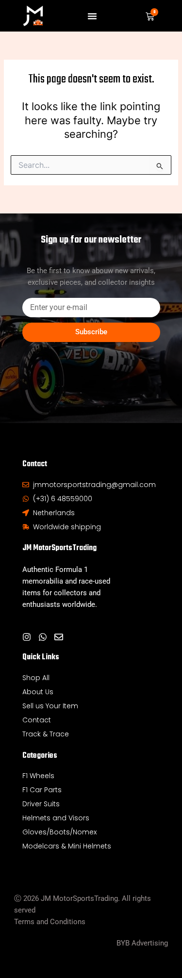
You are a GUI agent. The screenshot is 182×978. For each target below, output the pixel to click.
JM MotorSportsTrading (59, 548)
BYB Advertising (142, 943)
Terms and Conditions (49, 921)
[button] (92, 16)
